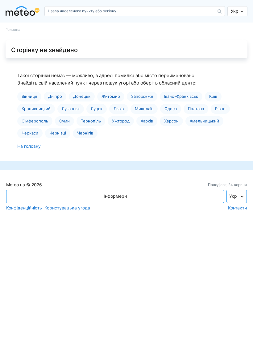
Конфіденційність (24, 207)
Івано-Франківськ (181, 96)
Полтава (196, 108)
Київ (213, 96)
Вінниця (29, 96)
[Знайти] (219, 11)
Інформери (115, 196)
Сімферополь (35, 120)
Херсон (171, 120)
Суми (64, 120)
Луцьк (96, 108)
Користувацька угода (67, 207)
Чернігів (85, 132)
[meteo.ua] (24, 11)
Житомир (111, 96)
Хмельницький (204, 120)
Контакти (237, 207)
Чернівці (57, 132)
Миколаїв (144, 108)
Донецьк (81, 96)
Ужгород (121, 120)
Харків (147, 120)
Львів (119, 108)
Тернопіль (91, 120)
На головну (29, 146)
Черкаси (30, 132)
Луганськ (71, 108)
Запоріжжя (142, 96)
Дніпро (55, 96)
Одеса (170, 108)
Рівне (220, 108)
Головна (13, 29)
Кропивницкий (36, 108)
